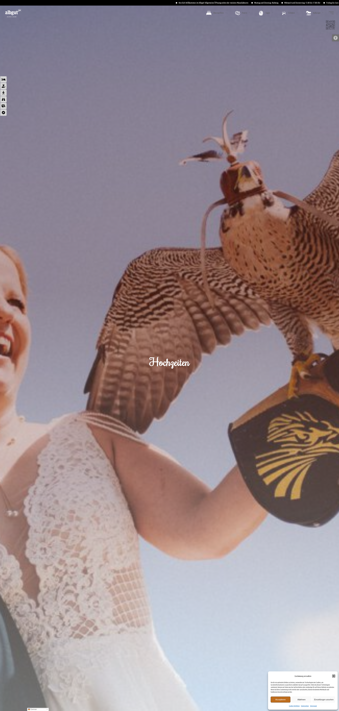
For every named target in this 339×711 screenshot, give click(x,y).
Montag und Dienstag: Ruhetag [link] (112, 3)
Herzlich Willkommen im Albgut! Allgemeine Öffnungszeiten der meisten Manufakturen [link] (59, 3)
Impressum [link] (313, 706)
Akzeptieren (280, 699)
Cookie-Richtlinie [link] (294, 706)
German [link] (33, 709)
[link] (335, 37)
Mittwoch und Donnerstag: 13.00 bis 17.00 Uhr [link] (148, 3)
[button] (333, 676)
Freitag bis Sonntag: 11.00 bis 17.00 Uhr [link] (187, 3)
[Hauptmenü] (331, 13)
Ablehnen (301, 699)
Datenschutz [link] (305, 706)
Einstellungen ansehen (324, 699)
